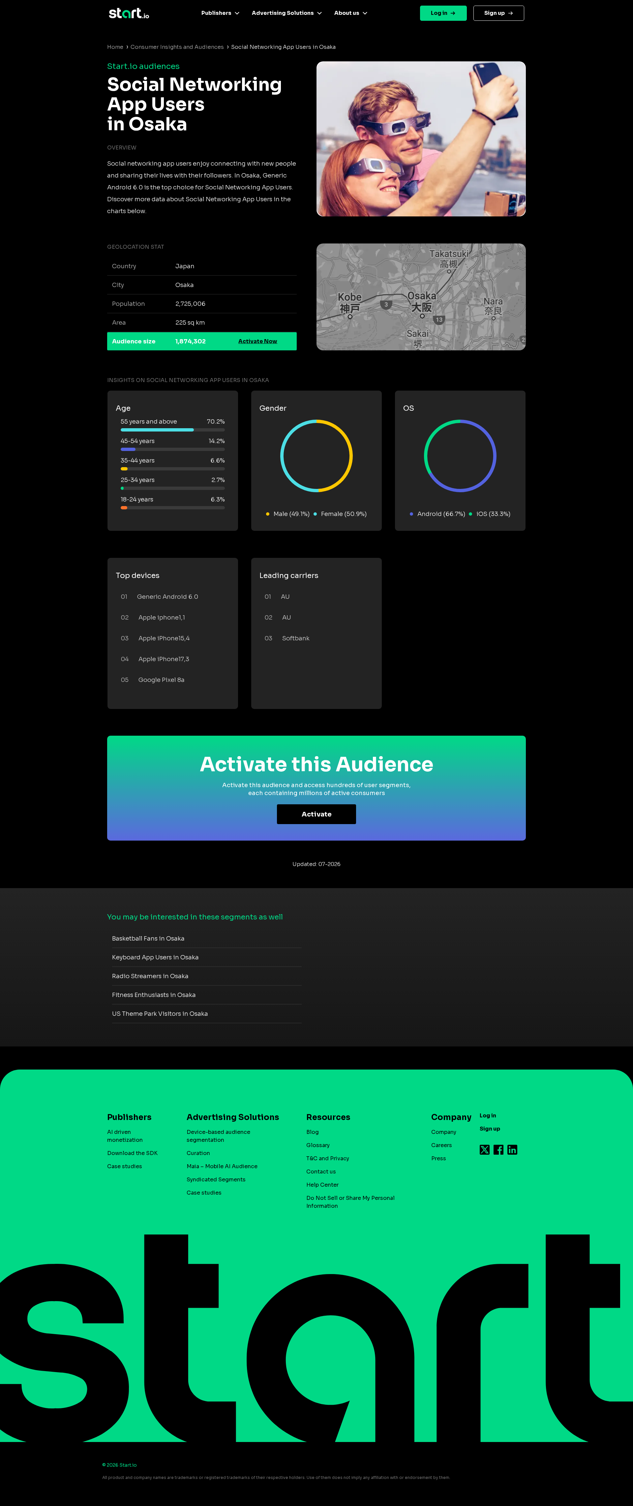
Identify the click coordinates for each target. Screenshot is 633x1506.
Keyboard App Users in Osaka (155, 957)
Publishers (216, 13)
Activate (317, 814)
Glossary (318, 1145)
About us (346, 13)
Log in (439, 13)
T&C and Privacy (327, 1158)
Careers (441, 1145)
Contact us (321, 1171)
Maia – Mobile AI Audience (222, 1166)
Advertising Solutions (283, 13)
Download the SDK (132, 1153)
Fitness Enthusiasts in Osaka (154, 995)
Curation (198, 1153)
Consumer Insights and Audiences (177, 47)
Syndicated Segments (216, 1179)
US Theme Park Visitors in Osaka (160, 1013)
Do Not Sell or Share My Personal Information (350, 1202)
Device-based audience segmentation (218, 1136)
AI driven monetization (125, 1136)
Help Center (322, 1184)
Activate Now (257, 341)
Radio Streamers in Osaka (150, 976)
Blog (312, 1132)
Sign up (494, 13)
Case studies (124, 1166)
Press (438, 1158)
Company (443, 1132)
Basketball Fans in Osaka (148, 938)
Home (115, 47)
